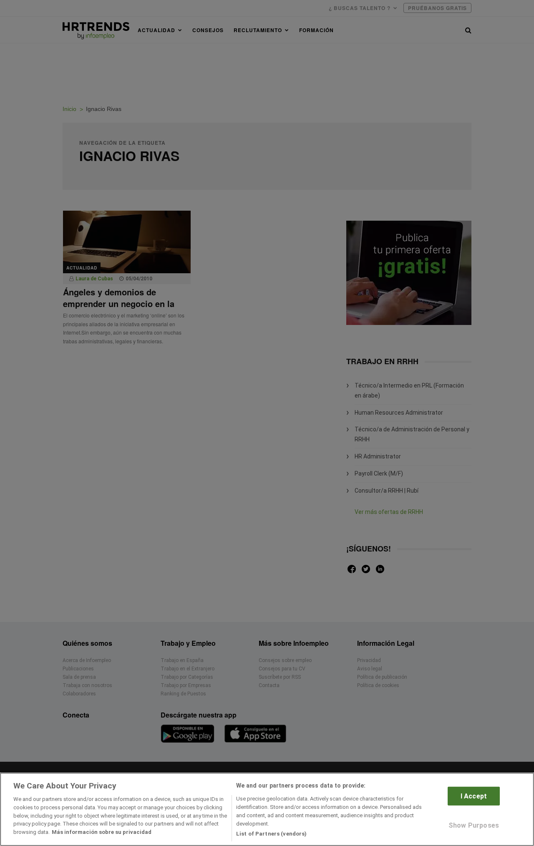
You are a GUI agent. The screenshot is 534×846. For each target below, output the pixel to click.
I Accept (474, 796)
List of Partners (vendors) (271, 833)
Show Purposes (473, 825)
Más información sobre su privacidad (101, 832)
